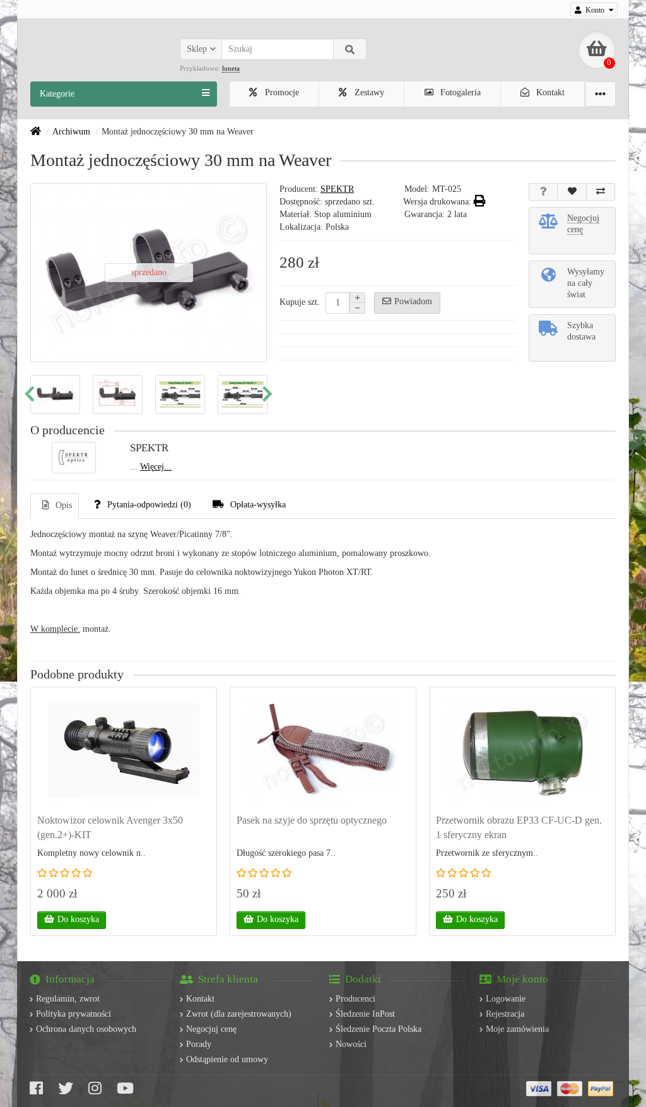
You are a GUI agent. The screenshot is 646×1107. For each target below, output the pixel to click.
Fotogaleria (459, 92)
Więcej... (156, 466)
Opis (64, 505)
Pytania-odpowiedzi (149, 504)
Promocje (280, 92)
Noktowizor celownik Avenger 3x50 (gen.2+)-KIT (110, 827)
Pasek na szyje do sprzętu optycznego (312, 820)
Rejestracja (505, 1014)
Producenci (355, 998)
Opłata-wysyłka (258, 504)
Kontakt (549, 92)
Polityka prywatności (73, 1014)
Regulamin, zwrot (68, 998)
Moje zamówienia (517, 1029)
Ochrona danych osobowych (86, 1029)
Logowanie (506, 998)
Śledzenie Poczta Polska (378, 1029)
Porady (198, 1044)
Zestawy (368, 92)
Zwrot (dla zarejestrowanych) (238, 1014)
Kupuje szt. (299, 302)
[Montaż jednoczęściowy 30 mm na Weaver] (55, 394)
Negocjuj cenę (211, 1029)
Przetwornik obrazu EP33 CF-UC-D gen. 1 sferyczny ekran (519, 827)
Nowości (351, 1044)
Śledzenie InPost (365, 1014)
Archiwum (71, 131)
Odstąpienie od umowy (227, 1059)
